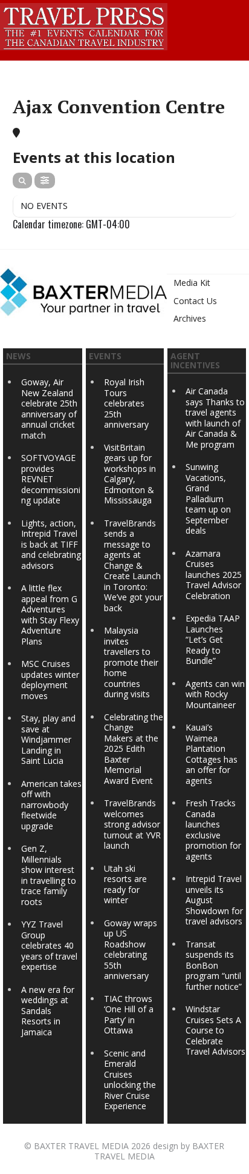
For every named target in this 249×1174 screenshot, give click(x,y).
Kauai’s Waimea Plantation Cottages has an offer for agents (212, 753)
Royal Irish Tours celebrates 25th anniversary (126, 403)
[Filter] (44, 180)
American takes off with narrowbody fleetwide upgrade (51, 805)
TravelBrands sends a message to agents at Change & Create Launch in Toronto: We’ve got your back (133, 565)
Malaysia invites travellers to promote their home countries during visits (131, 662)
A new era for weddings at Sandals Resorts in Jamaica (47, 1011)
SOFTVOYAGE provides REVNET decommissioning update (50, 479)
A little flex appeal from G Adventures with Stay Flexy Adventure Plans (50, 614)
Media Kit (191, 282)
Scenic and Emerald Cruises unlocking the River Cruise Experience (130, 1079)
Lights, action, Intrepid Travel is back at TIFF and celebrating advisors (51, 544)
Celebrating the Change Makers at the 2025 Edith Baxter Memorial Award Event (133, 748)
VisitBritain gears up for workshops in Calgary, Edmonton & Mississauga (130, 474)
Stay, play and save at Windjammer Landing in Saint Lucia (48, 739)
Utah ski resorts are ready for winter (125, 884)
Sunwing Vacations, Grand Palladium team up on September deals (208, 498)
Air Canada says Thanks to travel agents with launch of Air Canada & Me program (215, 417)
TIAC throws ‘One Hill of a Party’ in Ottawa (129, 1014)
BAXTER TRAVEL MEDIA (81, 1146)
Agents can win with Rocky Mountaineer (215, 694)
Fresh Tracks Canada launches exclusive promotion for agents (213, 829)
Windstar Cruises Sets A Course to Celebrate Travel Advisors (215, 1030)
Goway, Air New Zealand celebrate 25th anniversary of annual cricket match (49, 408)
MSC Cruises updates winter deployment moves (50, 679)
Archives (189, 318)
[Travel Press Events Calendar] (83, 25)
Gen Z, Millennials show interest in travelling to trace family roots (48, 875)
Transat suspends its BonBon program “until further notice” (214, 965)
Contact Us (195, 301)
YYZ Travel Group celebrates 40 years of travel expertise (49, 945)
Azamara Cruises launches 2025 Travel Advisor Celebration (214, 575)
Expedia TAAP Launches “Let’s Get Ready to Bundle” (213, 639)
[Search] (22, 180)
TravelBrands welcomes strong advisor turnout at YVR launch (132, 824)
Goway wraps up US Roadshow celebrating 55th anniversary (130, 949)
